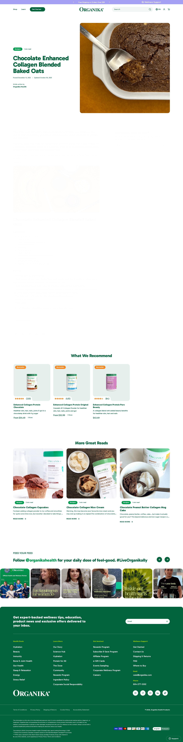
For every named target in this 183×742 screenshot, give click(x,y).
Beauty (16, 651)
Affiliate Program (101, 656)
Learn (23, 9)
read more (18, 519)
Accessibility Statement (81, 710)
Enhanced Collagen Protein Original (70, 404)
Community (58, 670)
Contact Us (138, 651)
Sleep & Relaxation (22, 670)
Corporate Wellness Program (106, 670)
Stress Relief (19, 679)
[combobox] (132, 9)
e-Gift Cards (99, 661)
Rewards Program (61, 675)
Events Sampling (101, 665)
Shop (15, 9)
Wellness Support (152, 2)
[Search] (150, 9)
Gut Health (18, 665)
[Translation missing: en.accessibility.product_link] (32, 382)
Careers (97, 675)
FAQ (135, 661)
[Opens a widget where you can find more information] (173, 738)
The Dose (57, 665)
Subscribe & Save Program (105, 651)
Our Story (57, 647)
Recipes (18, 49)
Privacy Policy (35, 710)
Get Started (36, 9)
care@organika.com (142, 675)
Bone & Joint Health (22, 661)
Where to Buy (139, 665)
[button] (68, 2)
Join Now (166, 621)
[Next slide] (167, 559)
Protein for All (59, 661)
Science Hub (59, 651)
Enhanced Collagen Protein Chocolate (27, 405)
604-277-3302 (139, 684)
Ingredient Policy (61, 679)
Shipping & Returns (142, 656)
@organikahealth (42, 560)
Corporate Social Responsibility (67, 684)
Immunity (17, 656)
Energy (16, 675)
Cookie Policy (65, 710)
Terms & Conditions (20, 710)
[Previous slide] (159, 559)
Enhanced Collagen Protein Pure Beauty (109, 405)
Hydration (17, 647)
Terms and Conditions (54, 736)
